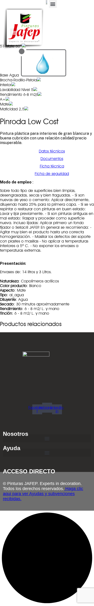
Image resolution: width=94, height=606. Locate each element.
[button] (53, 4)
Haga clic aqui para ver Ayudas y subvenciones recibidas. (43, 493)
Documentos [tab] (51, 158)
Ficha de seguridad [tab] (52, 173)
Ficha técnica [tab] (52, 166)
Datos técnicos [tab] (52, 151)
